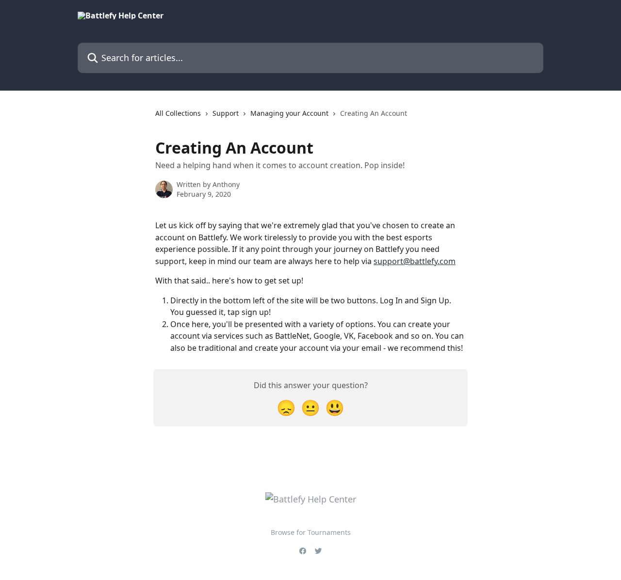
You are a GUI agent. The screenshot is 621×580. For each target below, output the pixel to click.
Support (225, 113)
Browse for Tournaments (311, 532)
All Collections (178, 113)
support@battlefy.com (415, 261)
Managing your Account (289, 113)
